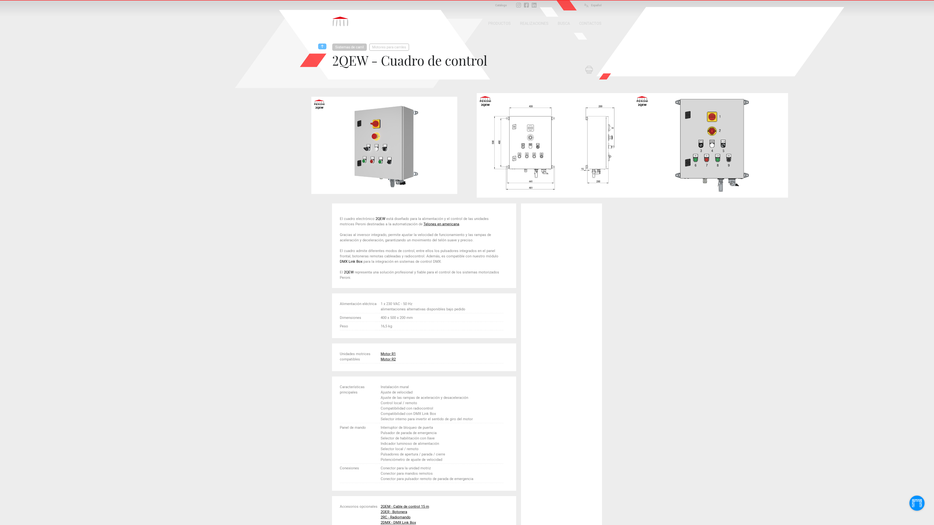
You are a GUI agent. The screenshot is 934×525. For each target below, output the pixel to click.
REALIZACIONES (534, 23)
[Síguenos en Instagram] (518, 5)
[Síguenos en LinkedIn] (534, 5)
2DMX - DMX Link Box (398, 522)
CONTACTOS (590, 23)
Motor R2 (388, 359)
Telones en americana (441, 224)
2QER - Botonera (394, 512)
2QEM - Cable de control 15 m (405, 506)
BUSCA (564, 23)
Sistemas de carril (349, 47)
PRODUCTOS (499, 23)
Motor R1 (388, 354)
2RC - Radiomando (396, 517)
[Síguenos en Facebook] (526, 5)
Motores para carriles (389, 47)
